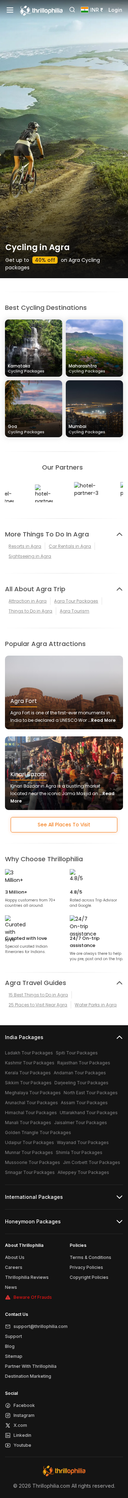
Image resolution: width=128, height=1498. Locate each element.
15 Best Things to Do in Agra (38, 995)
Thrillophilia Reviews (27, 1277)
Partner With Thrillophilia (31, 1366)
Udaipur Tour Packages (29, 1142)
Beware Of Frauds (33, 1297)
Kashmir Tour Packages (29, 1062)
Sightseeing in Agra (30, 556)
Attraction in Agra (28, 601)
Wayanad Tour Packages (83, 1142)
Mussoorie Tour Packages (32, 1162)
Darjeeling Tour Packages (81, 1082)
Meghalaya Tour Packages (33, 1092)
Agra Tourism (74, 611)
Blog (10, 1346)
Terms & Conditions (90, 1257)
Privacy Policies (86, 1267)
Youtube (22, 1445)
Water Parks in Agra (96, 1005)
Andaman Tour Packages (80, 1072)
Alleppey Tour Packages (83, 1172)
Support (13, 1336)
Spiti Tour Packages (77, 1052)
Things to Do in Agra (30, 611)
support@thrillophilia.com (41, 1326)
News (11, 1287)
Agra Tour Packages (76, 601)
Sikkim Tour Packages (28, 1082)
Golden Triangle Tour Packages (38, 1132)
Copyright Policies (89, 1277)
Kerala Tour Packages (28, 1072)
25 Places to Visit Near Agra (38, 1005)
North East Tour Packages (91, 1092)
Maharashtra (87, 368)
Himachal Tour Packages (31, 1112)
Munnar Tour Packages (29, 1152)
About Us (15, 1257)
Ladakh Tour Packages (29, 1052)
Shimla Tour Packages (79, 1152)
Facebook (24, 1405)
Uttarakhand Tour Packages (89, 1112)
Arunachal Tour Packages (31, 1102)
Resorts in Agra (25, 546)
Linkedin (22, 1435)
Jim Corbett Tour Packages (91, 1162)
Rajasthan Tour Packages (83, 1062)
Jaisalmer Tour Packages (80, 1122)
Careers (13, 1267)
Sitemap (13, 1356)
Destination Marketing (28, 1376)
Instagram (24, 1415)
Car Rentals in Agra (70, 546)
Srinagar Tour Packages (30, 1172)
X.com (20, 1425)
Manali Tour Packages (28, 1122)
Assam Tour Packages (84, 1102)
